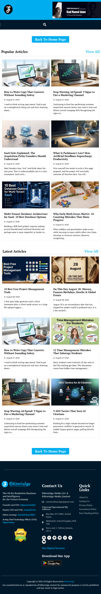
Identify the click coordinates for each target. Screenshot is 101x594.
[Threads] (70, 538)
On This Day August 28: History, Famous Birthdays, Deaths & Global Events (74, 292)
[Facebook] (44, 538)
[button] (44, 24)
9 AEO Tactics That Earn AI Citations (69, 412)
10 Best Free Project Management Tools (24, 290)
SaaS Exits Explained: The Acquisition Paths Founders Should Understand (25, 156)
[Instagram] (65, 538)
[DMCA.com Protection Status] (20, 541)
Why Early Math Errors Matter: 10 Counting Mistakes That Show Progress (73, 217)
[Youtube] (44, 542)
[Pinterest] (54, 538)
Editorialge (69, 581)
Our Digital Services (53, 548)
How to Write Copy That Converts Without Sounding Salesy (24, 93)
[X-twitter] (49, 538)
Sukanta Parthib (28, 505)
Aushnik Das (30, 509)
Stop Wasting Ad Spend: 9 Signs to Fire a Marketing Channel (74, 93)
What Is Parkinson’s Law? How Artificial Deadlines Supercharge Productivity (72, 156)
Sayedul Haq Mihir (26, 514)
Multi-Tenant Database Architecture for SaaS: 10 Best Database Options (26, 215)
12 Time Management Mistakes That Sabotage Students (72, 351)
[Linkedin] (60, 538)
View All (93, 51)
